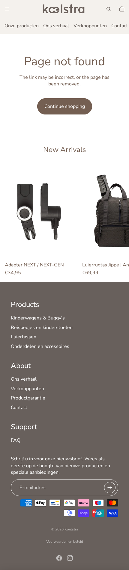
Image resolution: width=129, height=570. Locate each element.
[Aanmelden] (110, 487)
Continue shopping (64, 106)
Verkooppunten (90, 25)
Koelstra (71, 529)
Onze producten (21, 25)
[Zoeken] (108, 9)
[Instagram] (70, 558)
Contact (119, 25)
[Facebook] (59, 558)
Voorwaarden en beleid (64, 541)
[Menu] (7, 9)
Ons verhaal (56, 25)
